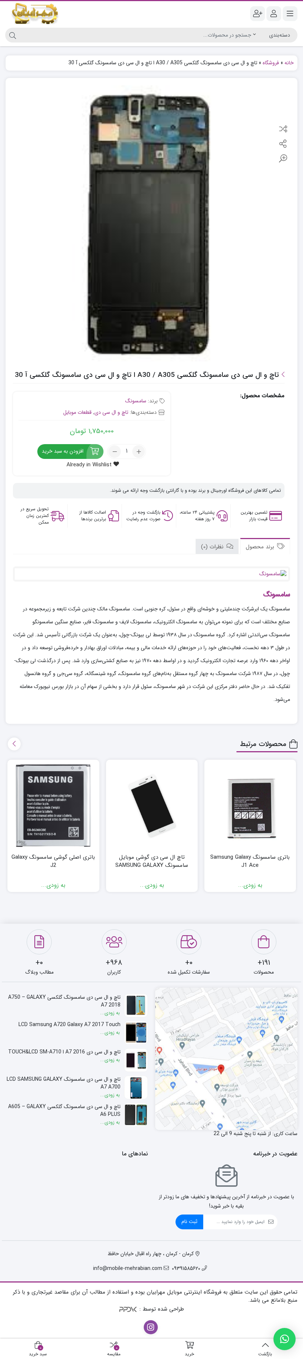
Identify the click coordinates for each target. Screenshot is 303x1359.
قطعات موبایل (77, 412)
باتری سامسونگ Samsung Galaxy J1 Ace (250, 861)
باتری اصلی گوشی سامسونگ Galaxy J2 (53, 861)
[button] (284, 1339)
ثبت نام (189, 1221)
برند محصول (261, 546)
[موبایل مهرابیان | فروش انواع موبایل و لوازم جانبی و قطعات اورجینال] (35, 13)
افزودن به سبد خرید (63, 451)
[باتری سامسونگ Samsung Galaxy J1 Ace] (250, 805)
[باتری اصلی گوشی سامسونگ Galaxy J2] (53, 805)
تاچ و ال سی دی (111, 412)
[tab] (265, 546)
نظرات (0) (213, 546)
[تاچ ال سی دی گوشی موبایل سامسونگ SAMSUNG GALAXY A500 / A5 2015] (152, 805)
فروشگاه (271, 63)
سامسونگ (135, 401)
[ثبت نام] (257, 13)
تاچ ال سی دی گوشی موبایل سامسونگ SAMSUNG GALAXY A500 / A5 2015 (151, 865)
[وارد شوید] (273, 13)
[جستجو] (11, 35)
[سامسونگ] (151, 574)
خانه (289, 63)
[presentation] (14, 744)
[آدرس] (226, 1059)
